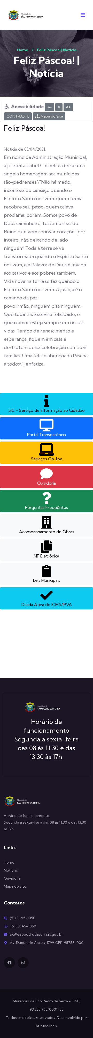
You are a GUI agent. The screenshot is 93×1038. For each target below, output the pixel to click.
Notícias (11, 870)
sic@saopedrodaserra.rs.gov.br (36, 934)
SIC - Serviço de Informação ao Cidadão (46, 410)
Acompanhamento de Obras (46, 531)
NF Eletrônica (46, 556)
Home (22, 50)
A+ (68, 107)
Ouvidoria (46, 483)
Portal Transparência (46, 434)
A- (49, 107)
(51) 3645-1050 (22, 918)
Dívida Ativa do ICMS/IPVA (46, 604)
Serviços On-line (47, 458)
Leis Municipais (46, 580)
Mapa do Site (51, 116)
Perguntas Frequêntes (46, 507)
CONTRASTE (17, 116)
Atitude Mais (46, 1026)
